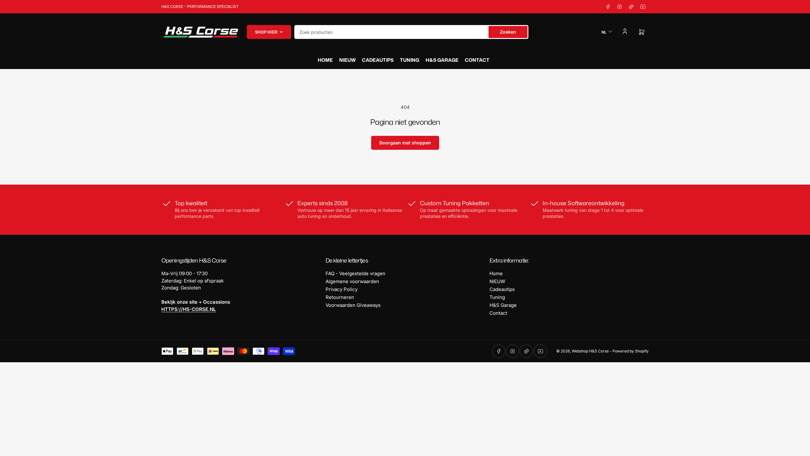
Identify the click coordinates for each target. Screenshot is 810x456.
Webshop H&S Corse (590, 351)
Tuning (409, 60)
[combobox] (411, 32)
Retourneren (340, 297)
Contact (477, 60)
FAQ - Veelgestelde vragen (355, 273)
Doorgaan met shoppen (405, 142)
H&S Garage (442, 60)
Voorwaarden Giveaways (353, 305)
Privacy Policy (342, 289)
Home (325, 60)
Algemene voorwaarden (352, 281)
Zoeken (508, 32)
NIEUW (347, 60)
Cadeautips (378, 60)
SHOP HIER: (266, 32)
